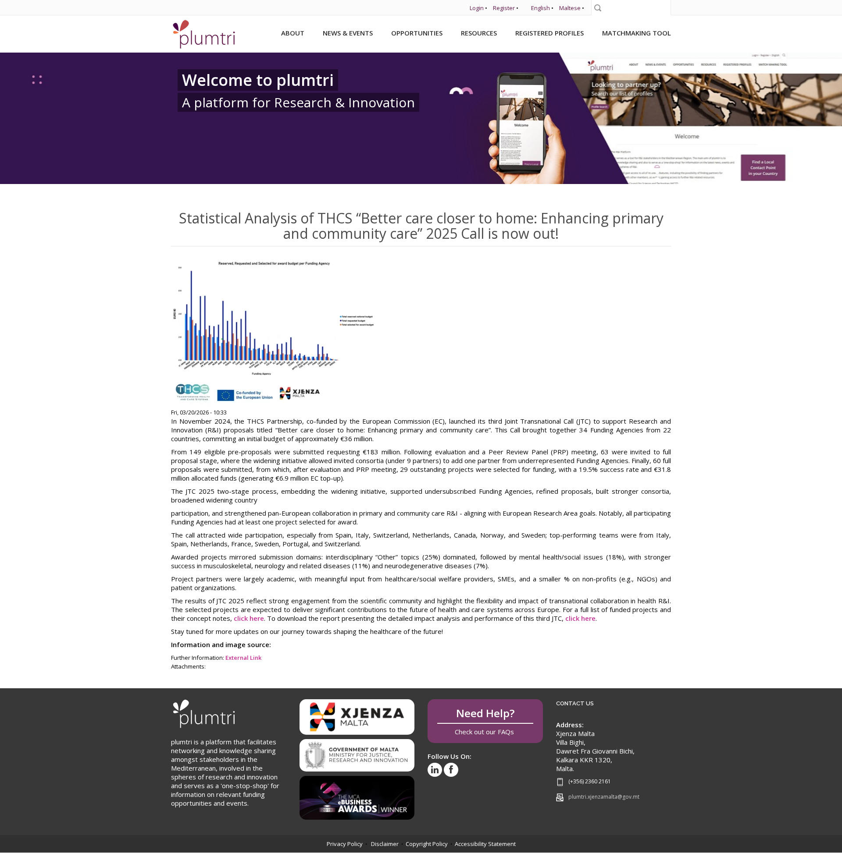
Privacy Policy (345, 844)
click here (249, 618)
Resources (479, 32)
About (292, 32)
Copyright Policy (427, 844)
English (540, 8)
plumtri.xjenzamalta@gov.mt (603, 796)
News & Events (348, 32)
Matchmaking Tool (636, 32)
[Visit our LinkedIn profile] (435, 770)
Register (504, 8)
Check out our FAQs (485, 721)
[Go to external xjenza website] (357, 716)
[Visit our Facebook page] (451, 770)
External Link (243, 658)
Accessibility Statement (485, 844)
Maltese (570, 8)
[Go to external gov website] (357, 752)
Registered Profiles (549, 32)
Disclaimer (385, 844)
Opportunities (416, 32)
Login (477, 8)
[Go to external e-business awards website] (357, 795)
